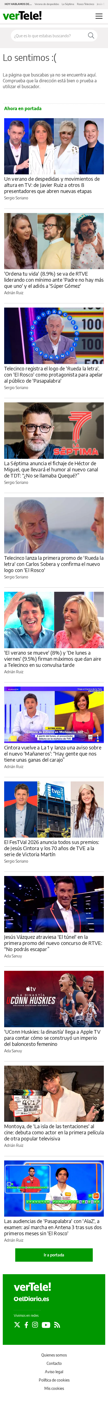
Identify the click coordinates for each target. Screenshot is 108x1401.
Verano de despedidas (47, 4)
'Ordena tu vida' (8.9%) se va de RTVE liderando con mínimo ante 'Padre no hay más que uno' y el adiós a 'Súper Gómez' (54, 279)
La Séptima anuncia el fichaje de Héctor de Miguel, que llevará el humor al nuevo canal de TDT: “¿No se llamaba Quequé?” (51, 469)
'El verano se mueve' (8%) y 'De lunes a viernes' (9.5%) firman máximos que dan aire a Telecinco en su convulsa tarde (52, 658)
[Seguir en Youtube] (46, 1325)
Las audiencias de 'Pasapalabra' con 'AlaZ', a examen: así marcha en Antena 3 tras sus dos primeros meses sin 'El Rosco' (53, 1227)
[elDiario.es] (31, 1298)
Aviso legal (54, 1371)
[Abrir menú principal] (99, 16)
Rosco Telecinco (85, 4)
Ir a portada (54, 1255)
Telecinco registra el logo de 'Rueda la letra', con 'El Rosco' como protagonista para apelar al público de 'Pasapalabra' (53, 374)
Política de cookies (54, 1380)
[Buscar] (91, 35)
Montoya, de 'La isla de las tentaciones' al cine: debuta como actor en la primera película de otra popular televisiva (54, 1132)
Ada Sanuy (13, 956)
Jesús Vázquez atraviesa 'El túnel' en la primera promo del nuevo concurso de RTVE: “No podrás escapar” (53, 943)
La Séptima (68, 4)
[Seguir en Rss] (57, 1324)
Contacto (54, 1363)
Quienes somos (54, 1355)
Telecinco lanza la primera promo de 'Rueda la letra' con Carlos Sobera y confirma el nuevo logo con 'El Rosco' (54, 564)
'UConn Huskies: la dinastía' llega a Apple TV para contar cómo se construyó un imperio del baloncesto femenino (52, 1037)
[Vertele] (32, 1287)
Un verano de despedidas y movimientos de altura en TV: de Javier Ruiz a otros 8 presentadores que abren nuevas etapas (52, 184)
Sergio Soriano (16, 197)
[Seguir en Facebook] (26, 1325)
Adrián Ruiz (13, 292)
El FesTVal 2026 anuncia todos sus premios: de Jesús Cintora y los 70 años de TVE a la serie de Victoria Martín (51, 848)
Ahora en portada (23, 108)
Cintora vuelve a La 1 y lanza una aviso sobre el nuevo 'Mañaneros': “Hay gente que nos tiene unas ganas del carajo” (52, 753)
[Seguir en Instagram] (35, 1324)
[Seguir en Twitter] (17, 1324)
